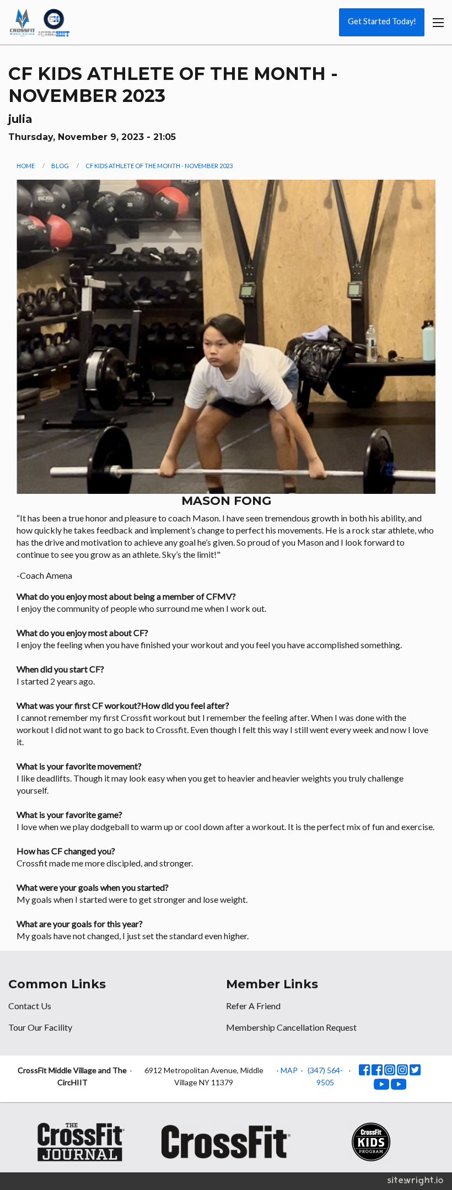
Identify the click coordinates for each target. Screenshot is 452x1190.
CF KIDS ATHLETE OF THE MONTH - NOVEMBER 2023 (159, 165)
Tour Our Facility (40, 1027)
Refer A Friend (253, 1005)
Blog (60, 165)
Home (26, 165)
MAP (289, 1070)
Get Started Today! (382, 21)
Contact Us (29, 1005)
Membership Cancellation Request (291, 1027)
